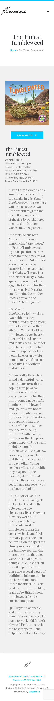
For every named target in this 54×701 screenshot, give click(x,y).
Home (13, 50)
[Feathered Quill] (27, 666)
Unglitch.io (34, 691)
